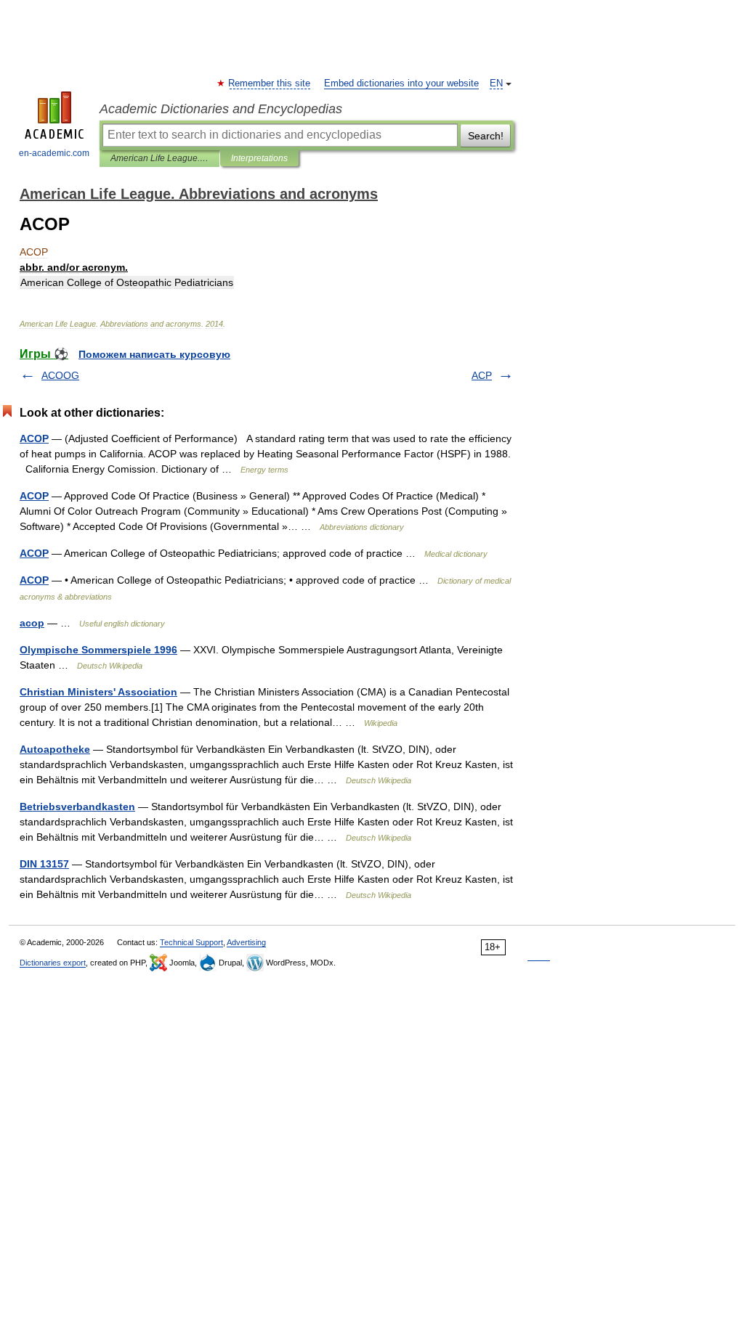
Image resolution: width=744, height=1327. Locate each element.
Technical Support (191, 942)
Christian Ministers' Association (98, 692)
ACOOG (60, 375)
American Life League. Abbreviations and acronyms (159, 158)
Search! (486, 136)
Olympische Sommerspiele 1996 (98, 650)
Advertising (246, 942)
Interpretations (259, 158)
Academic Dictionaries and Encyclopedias (221, 109)
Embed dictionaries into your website (401, 83)
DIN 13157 (44, 864)
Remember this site (270, 83)
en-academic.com (54, 153)
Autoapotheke (55, 749)
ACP (482, 375)
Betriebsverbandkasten (77, 806)
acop (32, 623)
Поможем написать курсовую (154, 354)
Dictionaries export (53, 962)
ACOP (34, 438)
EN (496, 83)
